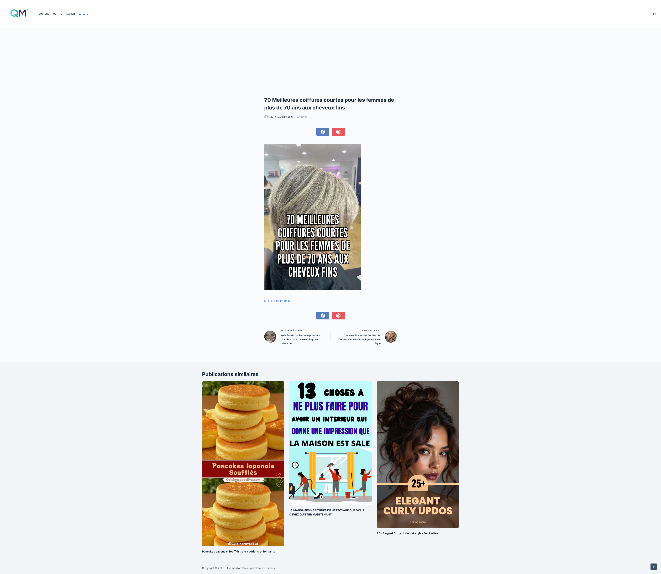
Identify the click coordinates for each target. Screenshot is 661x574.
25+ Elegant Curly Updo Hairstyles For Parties (407, 533)
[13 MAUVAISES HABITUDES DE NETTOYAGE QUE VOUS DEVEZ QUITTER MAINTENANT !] (330, 443)
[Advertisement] (330, 70)
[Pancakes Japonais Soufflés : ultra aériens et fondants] (243, 463)
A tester (84, 14)
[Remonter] (653, 567)
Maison (70, 14)
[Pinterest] (338, 132)
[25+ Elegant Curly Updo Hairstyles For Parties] (418, 454)
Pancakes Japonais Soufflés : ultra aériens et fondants (238, 551)
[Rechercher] (654, 14)
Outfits (57, 14)
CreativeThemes (265, 568)
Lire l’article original (277, 300)
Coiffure (44, 14)
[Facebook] (322, 132)
